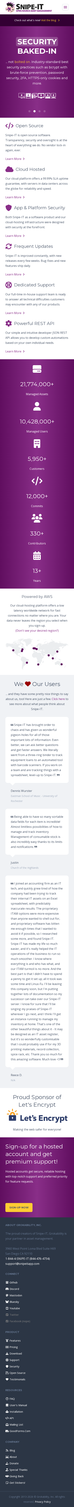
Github (13, 1282)
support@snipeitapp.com (22, 1264)
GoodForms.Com (19, 1431)
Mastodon (15, 1295)
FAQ (12, 1398)
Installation (16, 1411)
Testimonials (17, 1379)
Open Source (17, 1373)
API (11, 1418)
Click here (58, 699)
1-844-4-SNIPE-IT (17, 1259)
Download (15, 1353)
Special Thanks (18, 1469)
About (13, 1457)
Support (14, 1360)
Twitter (14, 1314)
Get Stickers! (17, 1482)
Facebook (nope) (19, 1321)
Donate (14, 1463)
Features (15, 1340)
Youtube (14, 1308)
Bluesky (14, 1302)
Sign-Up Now (19, 1207)
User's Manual (18, 1405)
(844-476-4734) (40, 1259)
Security (14, 1366)
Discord (14, 1289)
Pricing (13, 1347)
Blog (12, 1450)
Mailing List (16, 1424)
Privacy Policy (43, 1501)
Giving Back (16, 1476)
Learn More (13, 159)
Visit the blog (49, 20)
